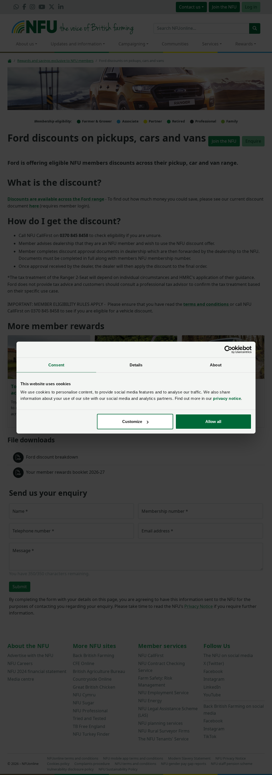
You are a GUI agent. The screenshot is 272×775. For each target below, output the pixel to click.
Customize (132, 421)
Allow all (213, 421)
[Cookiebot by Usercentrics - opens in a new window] (228, 349)
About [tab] (216, 364)
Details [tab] (136, 364)
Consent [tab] (56, 364)
